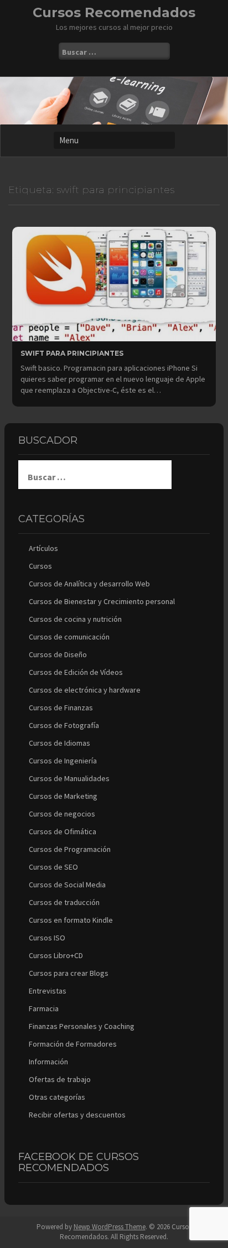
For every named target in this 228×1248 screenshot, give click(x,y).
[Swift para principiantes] (114, 283)
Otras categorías (57, 1097)
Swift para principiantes (71, 353)
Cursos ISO (47, 938)
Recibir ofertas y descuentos (77, 1115)
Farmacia (44, 1008)
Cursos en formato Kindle (71, 920)
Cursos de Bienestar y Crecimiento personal (102, 601)
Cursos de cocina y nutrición (75, 619)
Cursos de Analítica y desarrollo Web (89, 584)
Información (48, 1062)
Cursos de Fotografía (64, 725)
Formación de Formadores (73, 1044)
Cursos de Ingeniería (63, 761)
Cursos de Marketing (63, 796)
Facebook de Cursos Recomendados (78, 1162)
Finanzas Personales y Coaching (81, 1026)
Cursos (40, 566)
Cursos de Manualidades (69, 778)
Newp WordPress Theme (110, 1226)
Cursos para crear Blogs (68, 973)
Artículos (43, 548)
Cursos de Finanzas (61, 708)
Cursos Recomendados (114, 12)
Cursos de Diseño (58, 654)
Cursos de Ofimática (62, 831)
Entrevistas (47, 991)
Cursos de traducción (64, 902)
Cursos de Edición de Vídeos (76, 672)
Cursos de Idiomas (59, 743)
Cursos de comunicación (69, 637)
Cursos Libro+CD (56, 955)
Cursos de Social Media (67, 885)
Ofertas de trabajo (60, 1079)
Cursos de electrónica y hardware (85, 690)
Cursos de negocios (62, 814)
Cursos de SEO (53, 867)
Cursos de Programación (70, 849)
